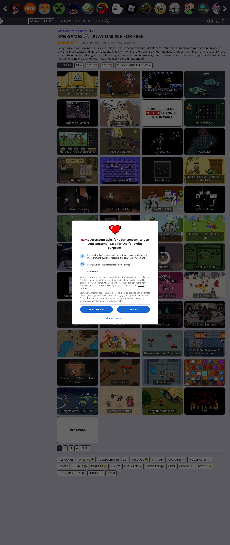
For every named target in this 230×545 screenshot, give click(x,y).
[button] (115, 271)
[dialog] (115, 272)
